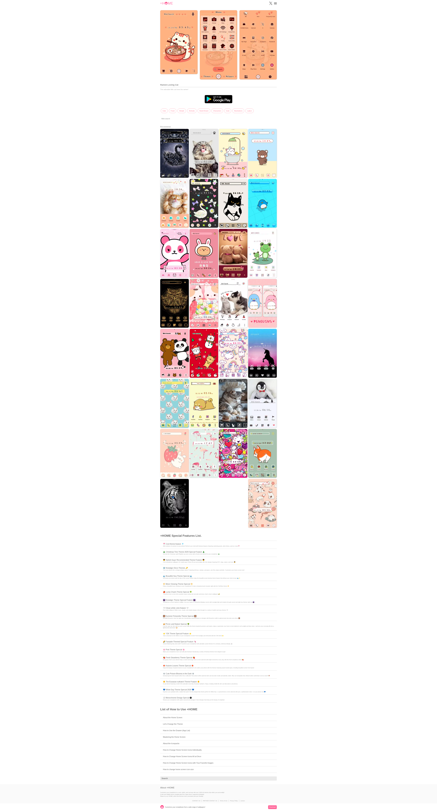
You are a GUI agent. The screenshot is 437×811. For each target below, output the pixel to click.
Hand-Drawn (203, 111)
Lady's (249, 111)
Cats (164, 111)
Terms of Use (223, 800)
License (242, 800)
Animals (192, 111)
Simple (181, 111)
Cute (227, 111)
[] (274, 779)
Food (172, 111)
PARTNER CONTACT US (210, 800)
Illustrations (238, 111)
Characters (217, 111)
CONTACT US (196, 800)
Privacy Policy (234, 800)
